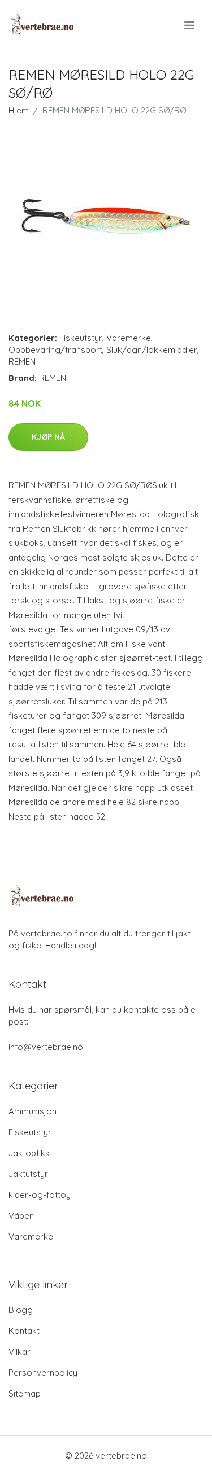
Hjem (18, 110)
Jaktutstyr (28, 1173)
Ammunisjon (32, 1111)
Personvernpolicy (42, 1372)
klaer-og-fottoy (39, 1194)
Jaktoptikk (29, 1153)
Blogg (20, 1310)
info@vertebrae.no (45, 1046)
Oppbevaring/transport (55, 349)
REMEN (22, 361)
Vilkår (19, 1351)
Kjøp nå (48, 437)
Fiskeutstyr (80, 337)
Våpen (21, 1215)
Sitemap (24, 1393)
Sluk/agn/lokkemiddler (151, 349)
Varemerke (128, 337)
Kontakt (24, 1330)
